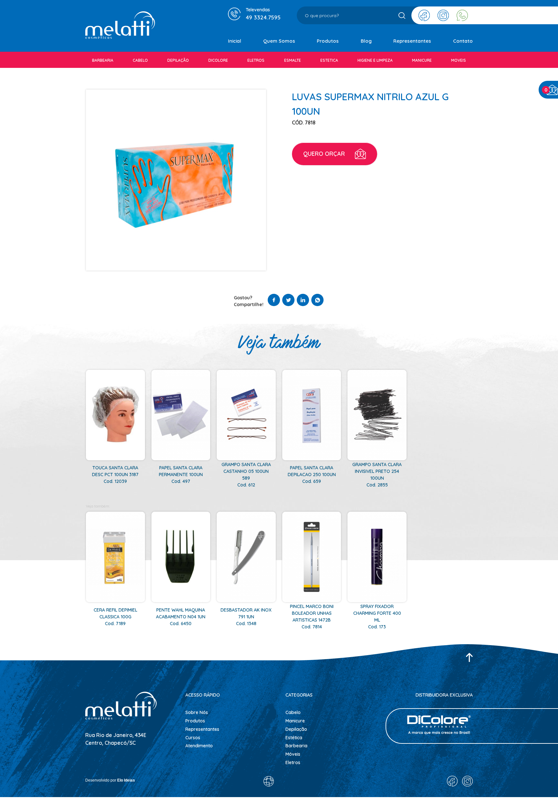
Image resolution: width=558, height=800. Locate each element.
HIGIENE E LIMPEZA (375, 60)
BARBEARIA (102, 60)
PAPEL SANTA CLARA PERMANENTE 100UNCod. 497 (181, 474)
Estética (293, 738)
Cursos (192, 738)
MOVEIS (458, 60)
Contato (463, 41)
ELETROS (255, 60)
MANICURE (422, 60)
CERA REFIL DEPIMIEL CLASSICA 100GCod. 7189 (115, 616)
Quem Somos (279, 41)
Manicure (295, 721)
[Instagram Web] (443, 15)
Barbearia (296, 746)
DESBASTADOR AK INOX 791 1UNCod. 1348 (246, 616)
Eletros (292, 762)
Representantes (412, 41)
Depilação (296, 729)
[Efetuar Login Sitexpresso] (241, 783)
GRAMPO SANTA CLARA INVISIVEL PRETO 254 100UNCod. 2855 (377, 475)
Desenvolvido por (110, 780)
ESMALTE (292, 60)
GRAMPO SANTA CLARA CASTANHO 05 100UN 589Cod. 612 (246, 475)
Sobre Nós (196, 712)
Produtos (328, 41)
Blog (366, 41)
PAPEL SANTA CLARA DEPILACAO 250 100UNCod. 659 (312, 474)
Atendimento (199, 746)
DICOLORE (218, 60)
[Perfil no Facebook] (424, 15)
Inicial (234, 41)
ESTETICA (329, 60)
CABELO (140, 60)
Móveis (292, 754)
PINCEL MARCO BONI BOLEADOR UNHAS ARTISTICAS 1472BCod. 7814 (312, 616)
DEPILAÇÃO (178, 60)
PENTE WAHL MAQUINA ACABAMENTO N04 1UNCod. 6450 (180, 616)
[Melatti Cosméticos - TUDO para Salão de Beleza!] (120, 26)
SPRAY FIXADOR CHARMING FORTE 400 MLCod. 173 (377, 616)
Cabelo (293, 712)
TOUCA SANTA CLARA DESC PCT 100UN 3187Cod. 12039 (115, 474)
